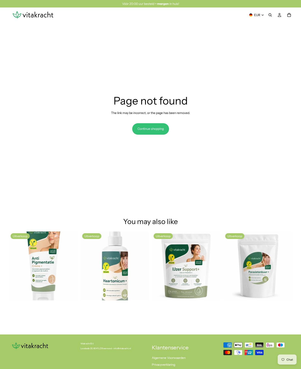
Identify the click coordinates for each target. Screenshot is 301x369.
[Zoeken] (270, 15)
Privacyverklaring (163, 365)
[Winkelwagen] (289, 15)
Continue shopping (150, 129)
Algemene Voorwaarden (169, 358)
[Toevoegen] (71, 293)
